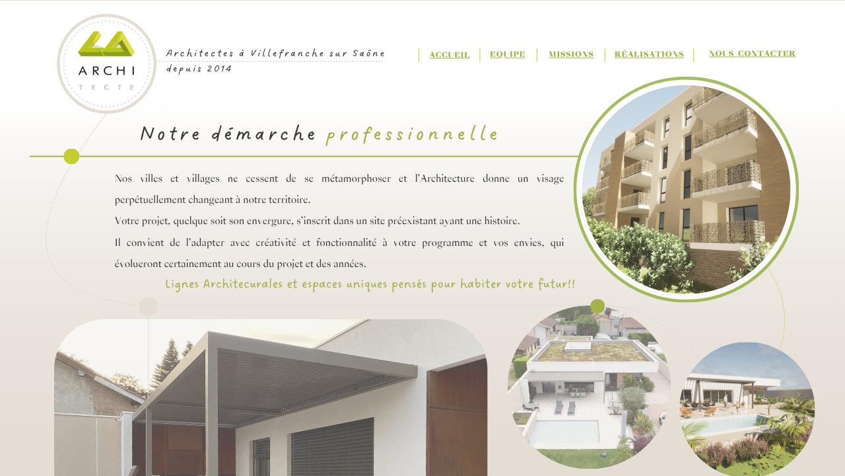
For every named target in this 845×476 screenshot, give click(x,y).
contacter (767, 54)
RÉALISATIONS (649, 55)
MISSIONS (571, 55)
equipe (507, 55)
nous (721, 54)
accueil (449, 55)
